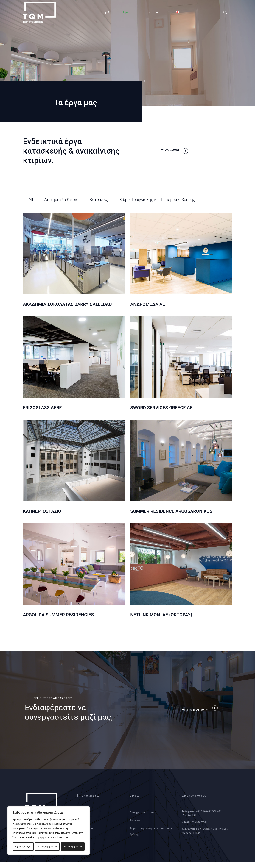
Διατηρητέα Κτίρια (61, 199)
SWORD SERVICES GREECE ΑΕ (161, 407)
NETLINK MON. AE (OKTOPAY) (161, 614)
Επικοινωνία (153, 12)
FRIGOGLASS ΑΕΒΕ (42, 407)
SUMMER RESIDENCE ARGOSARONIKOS (171, 511)
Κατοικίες (99, 199)
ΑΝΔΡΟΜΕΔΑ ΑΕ (147, 304)
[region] (48, 830)
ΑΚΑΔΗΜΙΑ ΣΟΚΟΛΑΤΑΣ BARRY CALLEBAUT (69, 304)
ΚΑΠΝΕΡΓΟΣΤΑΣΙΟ (42, 511)
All (31, 199)
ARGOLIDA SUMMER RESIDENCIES (58, 614)
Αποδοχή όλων (73, 846)
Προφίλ (104, 12)
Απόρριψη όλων (47, 846)
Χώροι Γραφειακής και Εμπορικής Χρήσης (157, 199)
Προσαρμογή (23, 846)
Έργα (126, 12)
